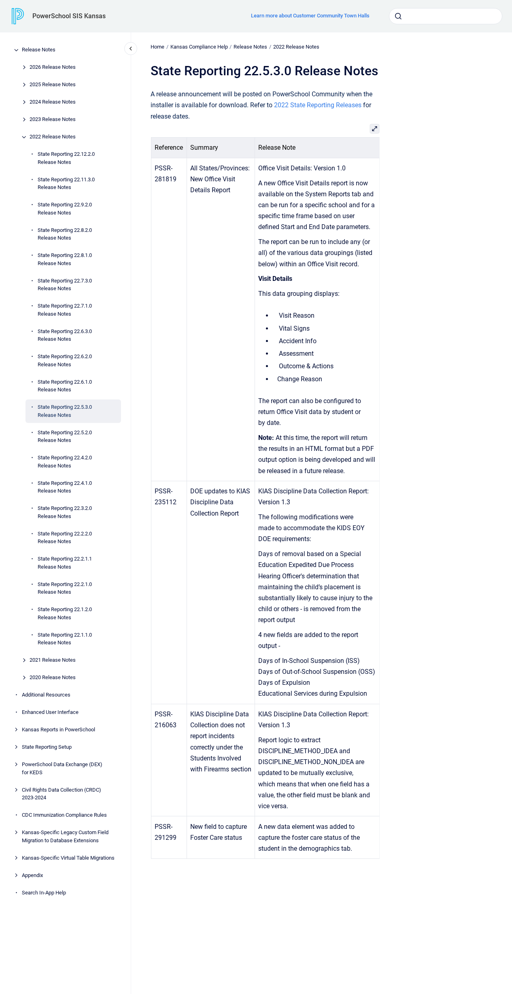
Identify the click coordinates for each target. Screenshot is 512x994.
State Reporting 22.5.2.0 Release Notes (65, 436)
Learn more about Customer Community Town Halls (310, 16)
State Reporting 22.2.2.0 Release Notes (65, 538)
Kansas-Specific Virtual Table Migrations (68, 858)
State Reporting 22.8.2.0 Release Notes (65, 234)
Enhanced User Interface (50, 712)
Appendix (32, 875)
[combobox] (445, 16)
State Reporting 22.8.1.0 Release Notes (65, 260)
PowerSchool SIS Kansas (69, 16)
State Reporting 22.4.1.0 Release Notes (65, 487)
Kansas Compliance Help (199, 47)
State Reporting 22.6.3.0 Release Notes (65, 335)
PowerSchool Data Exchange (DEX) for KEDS (62, 769)
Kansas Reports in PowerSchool (58, 730)
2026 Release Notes (53, 67)
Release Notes (38, 50)
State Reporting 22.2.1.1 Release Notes (65, 563)
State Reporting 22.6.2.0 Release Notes (65, 361)
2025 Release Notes (53, 85)
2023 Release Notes (53, 120)
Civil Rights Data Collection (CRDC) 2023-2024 (61, 794)
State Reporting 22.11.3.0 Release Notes (66, 183)
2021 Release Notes (53, 660)
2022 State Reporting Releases (317, 105)
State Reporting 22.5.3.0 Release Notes (65, 411)
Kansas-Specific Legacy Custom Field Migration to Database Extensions (65, 837)
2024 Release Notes (53, 102)
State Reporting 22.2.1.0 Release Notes (65, 588)
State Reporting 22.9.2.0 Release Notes (65, 209)
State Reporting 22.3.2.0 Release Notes (65, 512)
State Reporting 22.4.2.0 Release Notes (65, 462)
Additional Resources (46, 695)
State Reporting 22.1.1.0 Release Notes (65, 639)
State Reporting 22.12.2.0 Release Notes (66, 158)
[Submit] (398, 16)
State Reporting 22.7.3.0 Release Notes (65, 285)
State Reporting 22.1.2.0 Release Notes (65, 614)
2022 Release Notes (53, 137)
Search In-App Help (44, 893)
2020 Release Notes (53, 678)
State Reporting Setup (47, 747)
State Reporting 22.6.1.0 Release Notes (65, 386)
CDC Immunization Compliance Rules (64, 815)
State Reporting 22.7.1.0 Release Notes (65, 310)
